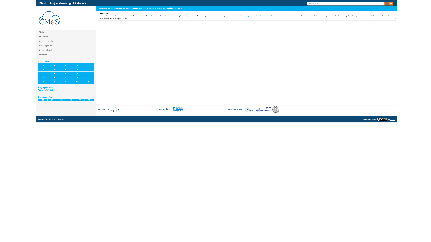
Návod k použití (45, 46)
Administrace (59, 119)
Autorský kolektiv (46, 41)
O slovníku (43, 37)
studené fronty (154, 16)
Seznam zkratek (45, 50)
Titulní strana (44, 32)
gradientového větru (255, 16)
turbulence (375, 16)
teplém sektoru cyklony (272, 16)
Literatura (43, 55)
